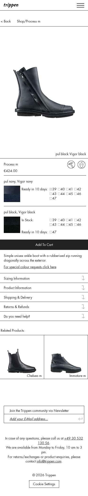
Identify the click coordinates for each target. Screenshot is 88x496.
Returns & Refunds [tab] (16, 307)
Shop (20, 21)
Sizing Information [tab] (17, 278)
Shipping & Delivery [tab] (18, 297)
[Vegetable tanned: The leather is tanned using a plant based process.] (81, 164)
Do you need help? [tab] (17, 316)
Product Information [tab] (17, 288)
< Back (6, 21)
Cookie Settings (44, 484)
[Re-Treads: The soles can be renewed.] (71, 164)
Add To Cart (44, 245)
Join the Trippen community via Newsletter (39, 411)
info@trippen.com (49, 461)
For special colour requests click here (30, 267)
